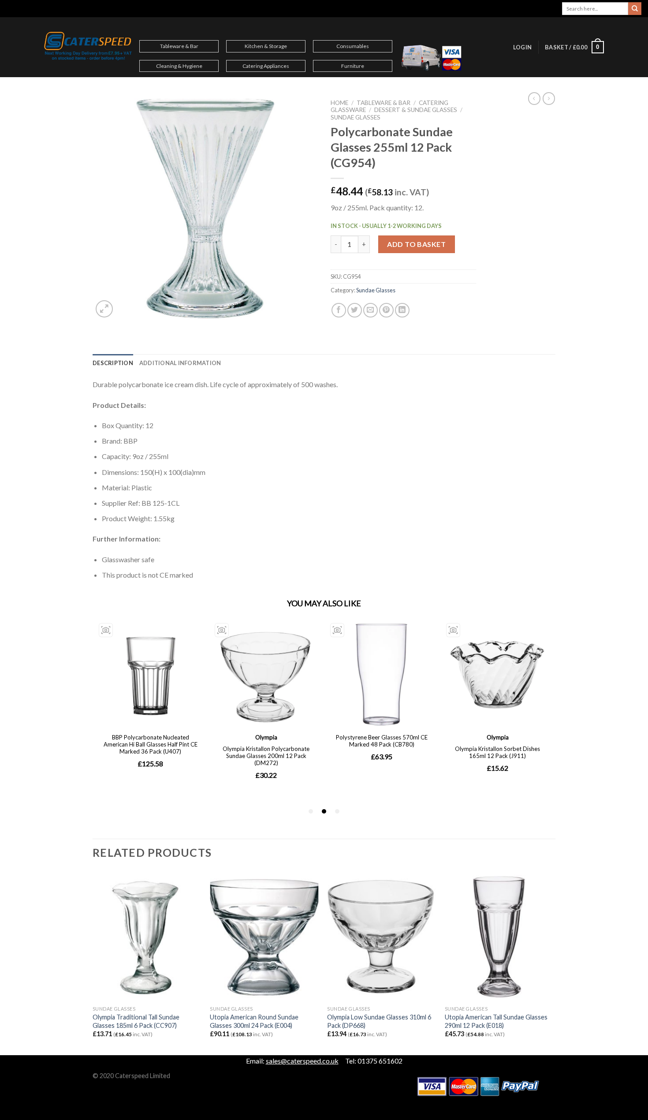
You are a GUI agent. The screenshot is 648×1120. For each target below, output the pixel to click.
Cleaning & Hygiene (179, 66)
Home (339, 102)
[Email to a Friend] (370, 310)
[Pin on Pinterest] (386, 310)
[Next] (552, 962)
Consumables (352, 46)
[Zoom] (104, 308)
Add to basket (416, 244)
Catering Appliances (265, 66)
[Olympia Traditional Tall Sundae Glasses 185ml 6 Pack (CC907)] (147, 936)
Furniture (352, 66)
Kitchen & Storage (266, 46)
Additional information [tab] (180, 362)
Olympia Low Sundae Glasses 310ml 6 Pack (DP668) (379, 1021)
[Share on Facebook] (338, 310)
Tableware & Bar (179, 46)
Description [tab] (113, 362)
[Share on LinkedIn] (402, 310)
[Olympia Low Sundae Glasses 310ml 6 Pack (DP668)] (381, 936)
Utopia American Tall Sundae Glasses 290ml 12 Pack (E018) (496, 1021)
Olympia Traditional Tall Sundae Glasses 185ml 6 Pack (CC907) (136, 1021)
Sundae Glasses (355, 117)
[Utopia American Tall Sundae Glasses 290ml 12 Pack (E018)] (499, 936)
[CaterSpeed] (88, 47)
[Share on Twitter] (354, 310)
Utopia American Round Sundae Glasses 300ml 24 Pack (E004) (254, 1021)
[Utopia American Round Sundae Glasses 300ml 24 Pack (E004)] (264, 936)
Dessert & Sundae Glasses (415, 109)
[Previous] (93, 962)
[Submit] (634, 8)
